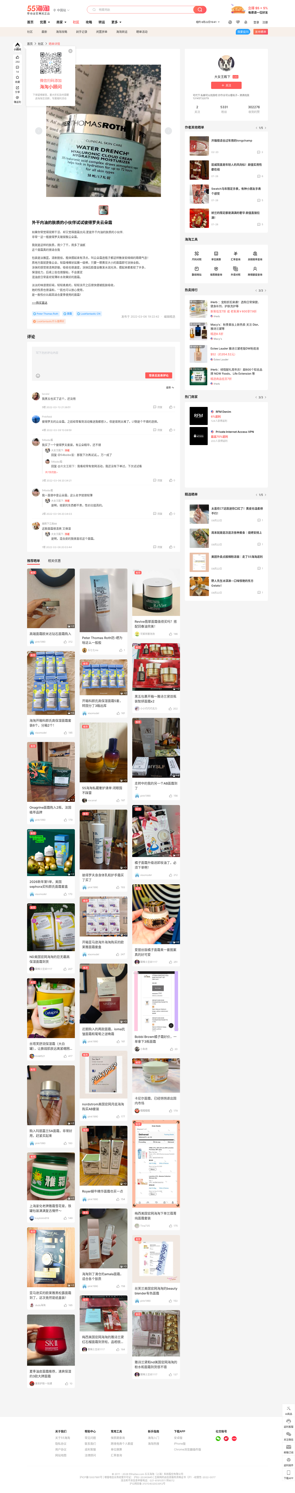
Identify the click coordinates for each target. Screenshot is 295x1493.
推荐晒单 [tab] (33, 561)
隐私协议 (60, 1443)
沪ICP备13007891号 (91, 1477)
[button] (61, 10)
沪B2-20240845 (143, 1477)
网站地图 (60, 1455)
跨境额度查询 (255, 274)
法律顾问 (90, 1455)
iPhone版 (180, 1443)
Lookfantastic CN (90, 313)
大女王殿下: (57, 450)
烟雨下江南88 (49, 523)
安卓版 (178, 1437)
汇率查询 (235, 259)
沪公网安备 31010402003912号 (147, 1483)
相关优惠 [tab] (54, 561)
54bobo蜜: (57, 461)
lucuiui (45, 393)
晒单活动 (142, 31)
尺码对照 (196, 259)
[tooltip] (50, 76)
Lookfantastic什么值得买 (50, 321)
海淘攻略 (61, 31)
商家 (59, 22)
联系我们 (90, 1443)
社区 (30, 31)
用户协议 (60, 1449)
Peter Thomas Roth (47, 313)
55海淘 (38, 10)
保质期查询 (216, 274)
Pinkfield (47, 416)
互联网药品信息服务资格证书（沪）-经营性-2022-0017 (185, 1477)
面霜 (69, 313)
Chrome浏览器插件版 (187, 1449)
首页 (30, 43)
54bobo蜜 (47, 439)
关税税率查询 (255, 259)
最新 (44, 31)
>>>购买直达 (39, 303)
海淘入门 (153, 1437)
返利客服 (90, 1449)
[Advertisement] (226, 634)
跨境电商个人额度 (122, 1443)
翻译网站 (196, 274)
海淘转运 (121, 31)
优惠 (43, 22)
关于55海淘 (62, 1437)
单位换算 (216, 259)
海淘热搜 (153, 1443)
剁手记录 (81, 31)
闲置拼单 (101, 31)
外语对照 (235, 274)
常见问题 (90, 1437)
